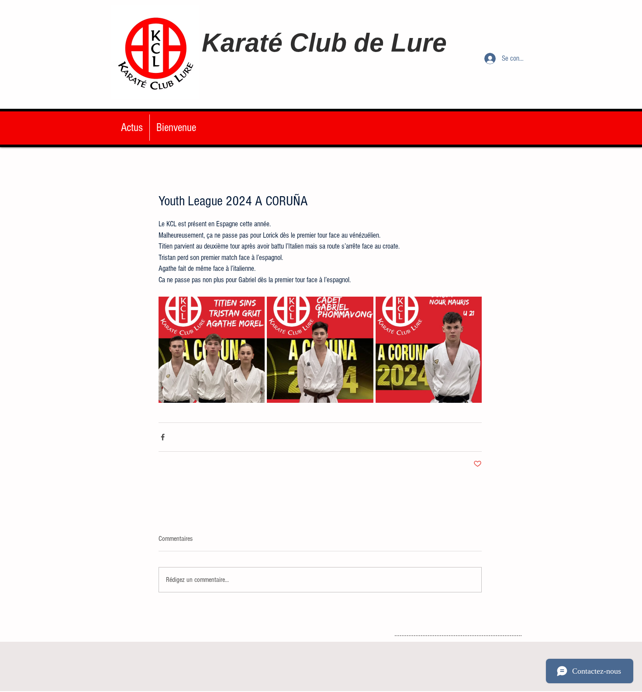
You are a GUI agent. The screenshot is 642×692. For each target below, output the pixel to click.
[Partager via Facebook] (163, 437)
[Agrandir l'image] (212, 350)
